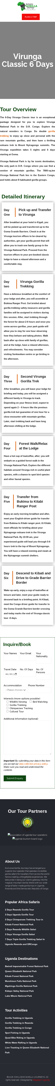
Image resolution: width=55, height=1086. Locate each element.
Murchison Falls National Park (20, 981)
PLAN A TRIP (31, 17)
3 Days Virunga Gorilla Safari (20, 934)
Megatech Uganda (41, 1080)
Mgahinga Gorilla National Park (21, 986)
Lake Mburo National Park (18, 996)
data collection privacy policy (33, 763)
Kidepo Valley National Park (19, 991)
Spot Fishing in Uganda (17, 1033)
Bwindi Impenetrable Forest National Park (26, 966)
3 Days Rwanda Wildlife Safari (20, 929)
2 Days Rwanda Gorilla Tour (19, 909)
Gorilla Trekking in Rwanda (19, 1023)
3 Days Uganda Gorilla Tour (19, 914)
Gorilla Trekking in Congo (18, 1028)
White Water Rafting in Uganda (21, 1042)
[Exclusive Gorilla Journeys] (27, 6)
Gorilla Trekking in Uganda (19, 1018)
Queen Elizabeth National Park (21, 971)
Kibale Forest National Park (19, 976)
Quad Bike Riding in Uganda (20, 1037)
